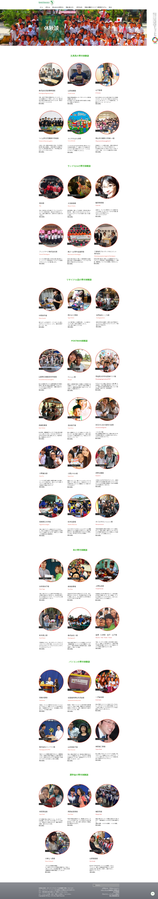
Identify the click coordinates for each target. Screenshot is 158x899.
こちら (115, 888)
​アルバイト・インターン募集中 (110, 894)
